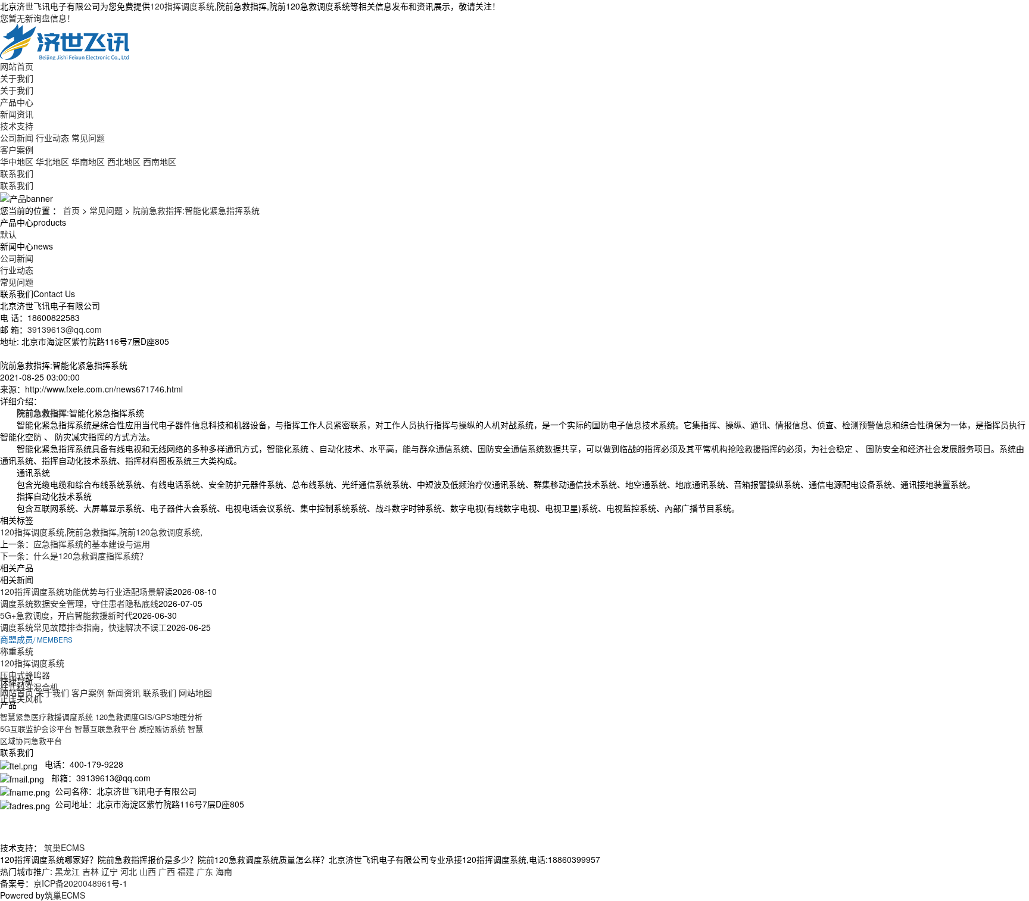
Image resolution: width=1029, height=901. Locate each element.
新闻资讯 (16, 114)
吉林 (90, 871)
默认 (8, 234)
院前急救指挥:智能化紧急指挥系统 (196, 210)
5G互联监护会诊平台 (36, 728)
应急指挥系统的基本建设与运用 (91, 544)
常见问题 (88, 138)
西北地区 (124, 161)
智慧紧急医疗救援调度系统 (46, 716)
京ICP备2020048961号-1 (80, 883)
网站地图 (195, 693)
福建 (185, 871)
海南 (224, 871)
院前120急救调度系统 (159, 532)
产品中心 (16, 102)
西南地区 (159, 161)
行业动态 (52, 138)
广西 (166, 871)
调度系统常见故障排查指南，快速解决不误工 (83, 627)
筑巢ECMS (64, 847)
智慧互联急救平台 (105, 728)
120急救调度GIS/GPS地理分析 (148, 716)
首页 (71, 210)
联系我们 (16, 173)
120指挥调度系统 (182, 6)
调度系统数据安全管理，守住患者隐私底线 (79, 603)
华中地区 (16, 161)
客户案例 (16, 149)
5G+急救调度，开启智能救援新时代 (66, 615)
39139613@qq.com (64, 329)
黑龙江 (67, 871)
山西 (147, 871)
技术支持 (16, 126)
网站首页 (16, 66)
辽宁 (109, 871)
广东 (205, 871)
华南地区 (88, 161)
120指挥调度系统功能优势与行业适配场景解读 (86, 591)
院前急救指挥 (92, 532)
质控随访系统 (162, 728)
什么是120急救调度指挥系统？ (90, 556)
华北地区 (52, 161)
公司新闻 (16, 138)
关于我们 (16, 78)
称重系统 (16, 651)
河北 (128, 871)
